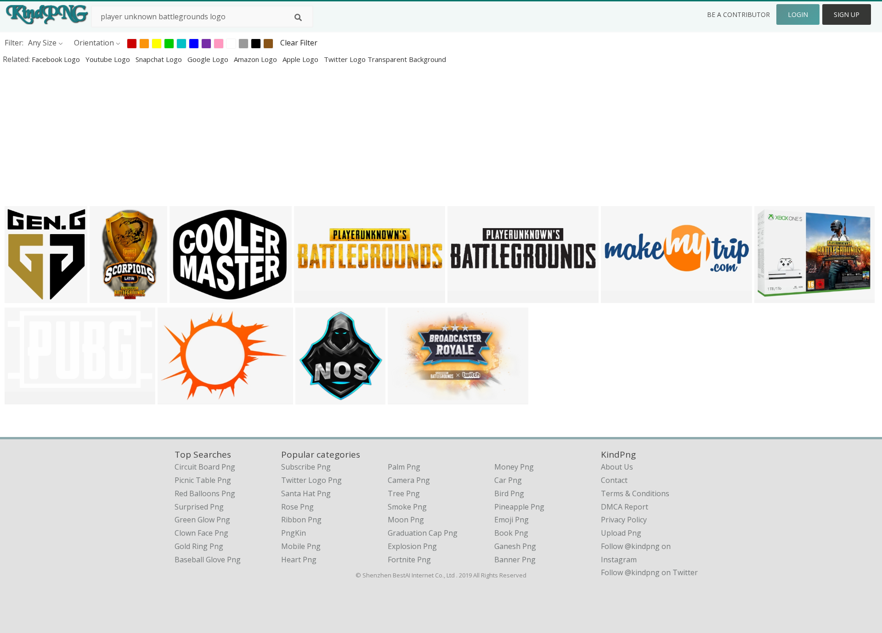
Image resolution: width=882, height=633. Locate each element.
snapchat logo (160, 59)
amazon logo (256, 59)
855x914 (312, 398)
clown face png (201, 533)
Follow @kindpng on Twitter (649, 572)
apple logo (301, 59)
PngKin (293, 533)
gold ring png (199, 546)
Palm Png (404, 467)
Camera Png (409, 480)
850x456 (21, 398)
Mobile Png (301, 546)
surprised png (199, 507)
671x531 (186, 296)
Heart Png (299, 560)
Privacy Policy (624, 520)
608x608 (771, 296)
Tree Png (404, 493)
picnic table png (203, 480)
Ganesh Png (515, 546)
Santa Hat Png (306, 493)
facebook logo (57, 59)
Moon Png (406, 520)
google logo (208, 59)
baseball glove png (208, 560)
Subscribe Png (306, 467)
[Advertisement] (275, 135)
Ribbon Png (301, 520)
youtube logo (108, 59)
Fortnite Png (409, 560)
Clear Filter (298, 43)
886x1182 (108, 296)
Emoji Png (511, 520)
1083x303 (466, 296)
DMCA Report (624, 507)
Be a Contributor (738, 14)
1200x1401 (25, 296)
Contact (614, 480)
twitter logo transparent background (385, 59)
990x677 (405, 398)
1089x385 (619, 296)
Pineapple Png (519, 507)
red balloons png (205, 493)
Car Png (508, 480)
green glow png (202, 520)
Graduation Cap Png (423, 533)
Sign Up (846, 14)
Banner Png (515, 560)
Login (798, 14)
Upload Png (621, 533)
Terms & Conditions (635, 493)
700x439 (311, 296)
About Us (617, 467)
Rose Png (297, 507)
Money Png (514, 467)
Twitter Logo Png (311, 480)
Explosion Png (412, 546)
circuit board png (205, 467)
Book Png (511, 533)
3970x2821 (178, 398)
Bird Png (509, 493)
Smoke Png (407, 507)
